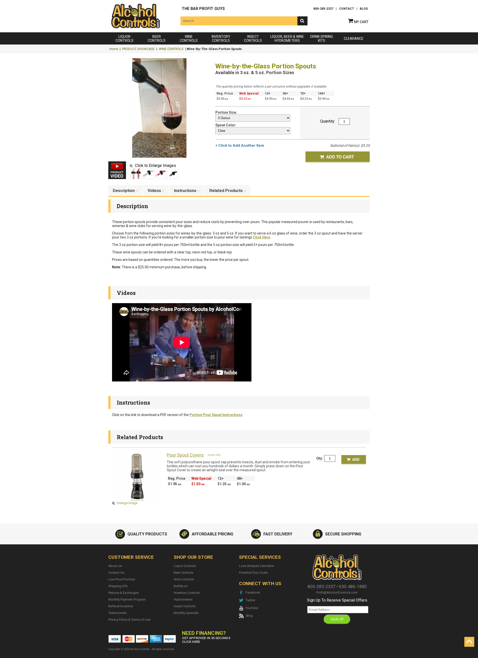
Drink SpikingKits (321, 39)
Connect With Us (260, 583)
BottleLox (180, 586)
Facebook (251, 592)
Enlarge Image (126, 503)
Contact (346, 8)
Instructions (133, 402)
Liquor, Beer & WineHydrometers (287, 39)
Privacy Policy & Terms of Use (129, 619)
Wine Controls (184, 579)
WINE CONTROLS (171, 49)
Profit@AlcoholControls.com (337, 592)
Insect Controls (184, 606)
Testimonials (117, 613)
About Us (115, 566)
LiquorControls (124, 39)
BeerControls (157, 39)
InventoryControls (221, 39)
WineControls (189, 39)
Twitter (249, 600)
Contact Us (116, 572)
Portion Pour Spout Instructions (215, 415)
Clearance (353, 39)
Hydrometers (183, 599)
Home (113, 49)
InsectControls (253, 39)
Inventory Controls (187, 593)
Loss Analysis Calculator (256, 566)
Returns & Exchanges (123, 593)
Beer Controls (183, 572)
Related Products (140, 437)
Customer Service (131, 557)
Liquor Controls (185, 566)
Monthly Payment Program (127, 599)
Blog (364, 8)
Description (132, 206)
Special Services (260, 557)
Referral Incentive (120, 606)
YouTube (250, 608)
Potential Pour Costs (253, 572)
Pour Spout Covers (185, 455)
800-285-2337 (323, 8)
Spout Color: (226, 125)
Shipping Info (118, 586)
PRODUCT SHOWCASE (138, 49)
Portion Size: (226, 112)
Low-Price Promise (121, 579)
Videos (126, 292)
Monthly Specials (186, 613)
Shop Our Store (193, 557)
